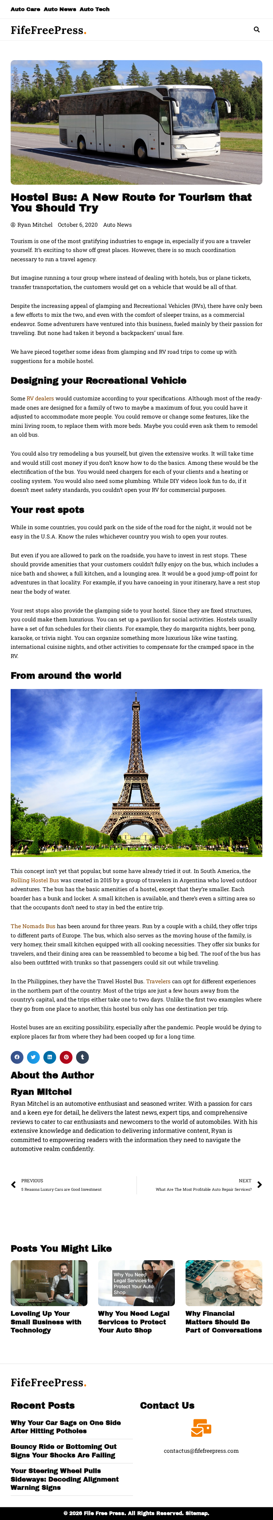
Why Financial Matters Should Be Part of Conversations (224, 1322)
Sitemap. (197, 1513)
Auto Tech (94, 9)
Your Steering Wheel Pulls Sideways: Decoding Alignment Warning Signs (65, 1479)
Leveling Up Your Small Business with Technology (46, 1322)
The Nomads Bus (33, 926)
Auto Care (25, 9)
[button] (257, 29)
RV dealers (40, 398)
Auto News (60, 9)
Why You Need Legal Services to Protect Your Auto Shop (134, 1322)
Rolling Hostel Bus (35, 880)
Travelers (158, 981)
